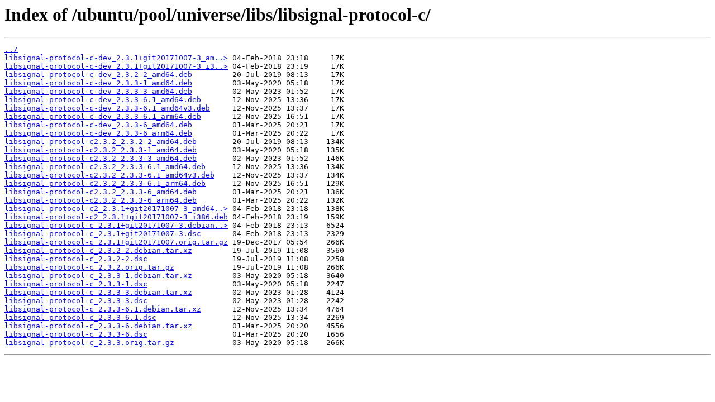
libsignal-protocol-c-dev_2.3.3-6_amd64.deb (98, 125)
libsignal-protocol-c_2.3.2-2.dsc (75, 259)
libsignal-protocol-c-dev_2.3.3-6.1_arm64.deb (102, 116)
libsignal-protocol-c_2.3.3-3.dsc (75, 300)
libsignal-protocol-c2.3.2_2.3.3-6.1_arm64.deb (105, 183)
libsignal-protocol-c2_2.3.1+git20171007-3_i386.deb (116, 217)
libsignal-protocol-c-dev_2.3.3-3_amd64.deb (98, 91)
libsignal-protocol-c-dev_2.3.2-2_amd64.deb (98, 74)
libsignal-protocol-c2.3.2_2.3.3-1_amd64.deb (100, 150)
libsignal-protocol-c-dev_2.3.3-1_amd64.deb (98, 83)
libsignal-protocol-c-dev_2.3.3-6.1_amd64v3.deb (107, 108)
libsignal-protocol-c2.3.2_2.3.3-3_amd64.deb (100, 158)
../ (11, 49)
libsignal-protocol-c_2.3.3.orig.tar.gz (89, 342)
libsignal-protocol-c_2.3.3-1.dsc (75, 284)
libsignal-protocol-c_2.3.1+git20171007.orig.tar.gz (116, 242)
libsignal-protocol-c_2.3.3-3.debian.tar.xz (98, 292)
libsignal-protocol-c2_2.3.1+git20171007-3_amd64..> (116, 208)
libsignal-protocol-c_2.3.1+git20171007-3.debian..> (116, 225)
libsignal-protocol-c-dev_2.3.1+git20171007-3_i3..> (116, 66)
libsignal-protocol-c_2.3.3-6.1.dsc (80, 317)
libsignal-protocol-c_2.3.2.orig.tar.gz (89, 267)
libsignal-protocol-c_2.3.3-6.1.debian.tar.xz (102, 309)
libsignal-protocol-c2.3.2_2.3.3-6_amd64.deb (100, 192)
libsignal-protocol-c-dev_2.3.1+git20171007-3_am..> (116, 58)
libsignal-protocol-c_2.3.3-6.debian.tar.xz (98, 326)
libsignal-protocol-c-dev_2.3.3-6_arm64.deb (98, 133)
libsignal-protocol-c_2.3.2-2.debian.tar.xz (98, 250)
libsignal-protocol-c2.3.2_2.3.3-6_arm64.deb (100, 200)
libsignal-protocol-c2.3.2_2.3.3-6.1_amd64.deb (105, 166)
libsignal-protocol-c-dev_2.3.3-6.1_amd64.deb (102, 99)
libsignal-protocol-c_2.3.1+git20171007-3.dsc (102, 233)
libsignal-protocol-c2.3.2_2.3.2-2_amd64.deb (100, 141)
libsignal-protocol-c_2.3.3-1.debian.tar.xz (98, 275)
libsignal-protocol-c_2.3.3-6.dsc (75, 334)
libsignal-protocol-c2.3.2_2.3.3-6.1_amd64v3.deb (109, 175)
